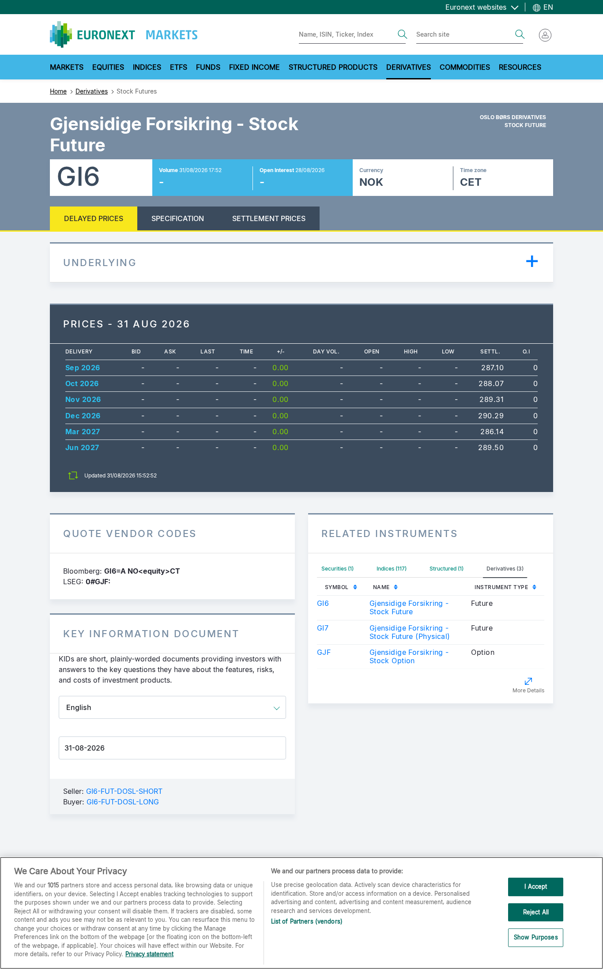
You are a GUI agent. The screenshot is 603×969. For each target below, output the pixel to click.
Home (58, 91)
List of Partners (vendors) (307, 921)
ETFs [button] (178, 67)
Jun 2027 (82, 447)
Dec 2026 (83, 415)
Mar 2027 (82, 431)
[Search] (402, 34)
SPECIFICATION (177, 218)
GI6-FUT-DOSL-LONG (123, 801)
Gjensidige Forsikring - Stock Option (409, 656)
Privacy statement (149, 954)
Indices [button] (147, 67)
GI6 (323, 603)
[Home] (123, 34)
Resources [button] (520, 67)
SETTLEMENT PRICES (268, 218)
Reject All (536, 912)
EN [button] (547, 7)
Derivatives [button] (408, 67)
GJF (324, 652)
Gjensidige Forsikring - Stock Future (409, 607)
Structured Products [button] (333, 67)
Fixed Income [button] (254, 67)
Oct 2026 (82, 383)
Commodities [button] (465, 67)
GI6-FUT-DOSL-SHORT (124, 791)
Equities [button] (108, 67)
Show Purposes (536, 937)
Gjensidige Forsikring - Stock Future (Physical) (409, 632)
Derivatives (91, 91)
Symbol (337, 587)
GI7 (322, 627)
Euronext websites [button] (477, 7)
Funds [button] (208, 67)
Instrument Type (501, 587)
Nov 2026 (83, 399)
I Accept (535, 886)
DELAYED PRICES (93, 218)
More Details (528, 690)
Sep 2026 (82, 367)
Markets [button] (66, 67)
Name (381, 587)
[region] (301, 913)
